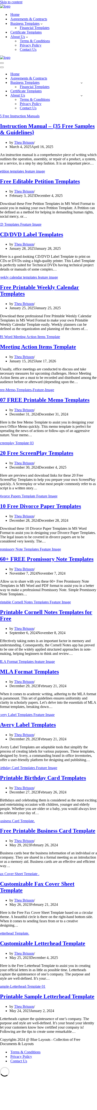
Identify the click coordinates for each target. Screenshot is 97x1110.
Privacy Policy (30, 45)
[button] (41, 23)
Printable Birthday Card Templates (43, 778)
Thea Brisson (24, 142)
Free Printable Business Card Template (47, 831)
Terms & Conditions (35, 41)
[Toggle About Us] (81, 95)
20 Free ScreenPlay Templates (36, 453)
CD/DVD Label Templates (31, 234)
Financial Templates (34, 28)
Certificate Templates (26, 32)
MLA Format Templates (29, 672)
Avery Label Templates (28, 725)
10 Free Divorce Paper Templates (40, 506)
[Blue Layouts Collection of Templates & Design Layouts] (5, 6)
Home (15, 15)
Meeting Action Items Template (38, 347)
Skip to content (11, 2)
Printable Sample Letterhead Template (47, 996)
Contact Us (28, 49)
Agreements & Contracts (28, 19)
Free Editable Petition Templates (40, 181)
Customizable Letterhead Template (42, 943)
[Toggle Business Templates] (81, 83)
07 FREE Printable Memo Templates (44, 400)
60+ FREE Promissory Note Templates (46, 559)
